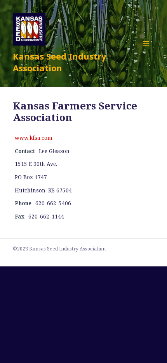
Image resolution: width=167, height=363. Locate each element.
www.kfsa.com (33, 137)
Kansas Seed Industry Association (59, 62)
